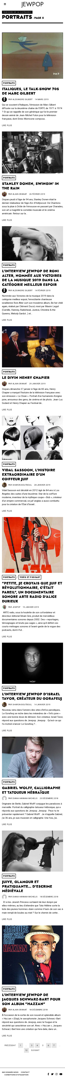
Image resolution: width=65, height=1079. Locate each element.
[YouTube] (61, 1074)
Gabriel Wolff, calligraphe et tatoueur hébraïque (31, 790)
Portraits (9, 83)
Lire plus (7, 125)
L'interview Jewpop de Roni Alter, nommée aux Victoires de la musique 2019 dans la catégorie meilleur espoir (32, 278)
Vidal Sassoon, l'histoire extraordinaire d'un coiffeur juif (28, 475)
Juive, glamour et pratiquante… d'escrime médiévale (27, 886)
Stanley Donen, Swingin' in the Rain (30, 186)
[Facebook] (48, 1074)
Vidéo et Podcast (30, 577)
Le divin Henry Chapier (25, 377)
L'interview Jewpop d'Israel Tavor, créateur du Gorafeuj (32, 696)
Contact (25, 1072)
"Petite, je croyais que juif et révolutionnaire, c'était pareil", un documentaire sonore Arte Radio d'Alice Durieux (32, 592)
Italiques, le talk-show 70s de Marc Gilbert (30, 91)
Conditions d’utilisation (16, 1075)
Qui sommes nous (10, 1072)
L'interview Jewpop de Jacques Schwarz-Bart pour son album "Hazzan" (31, 999)
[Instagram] (56, 1074)
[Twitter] (52, 1074)
